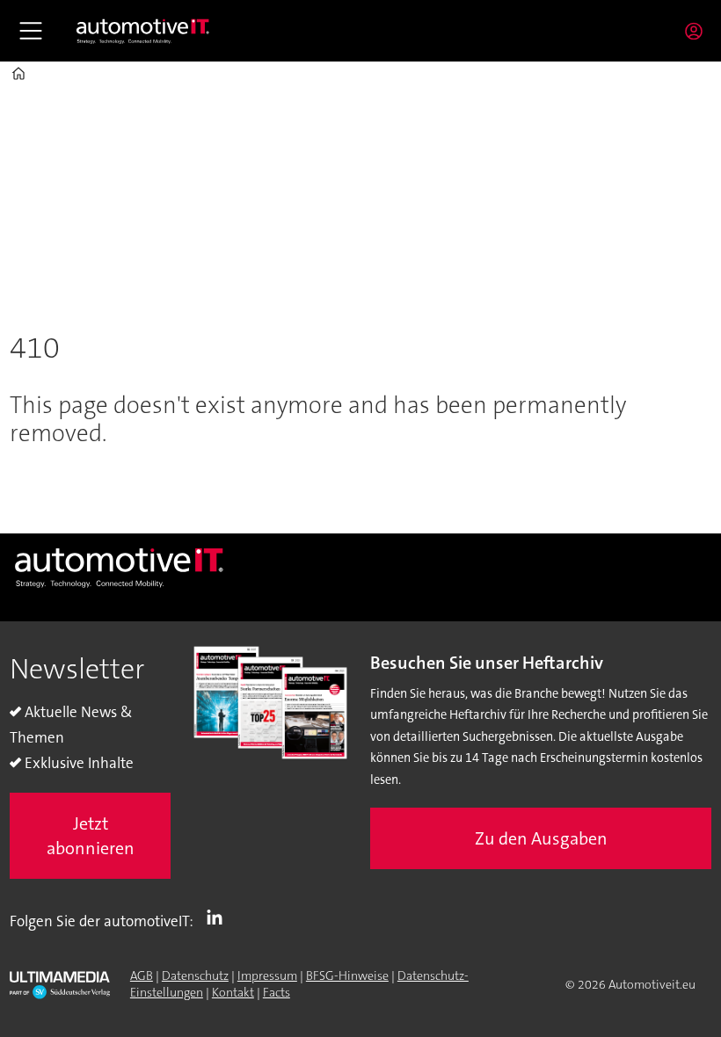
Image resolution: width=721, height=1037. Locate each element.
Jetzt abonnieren (91, 835)
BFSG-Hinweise (347, 975)
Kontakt (233, 992)
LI (219, 917)
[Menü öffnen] (30, 30)
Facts (276, 992)
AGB (141, 975)
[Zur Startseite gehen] (143, 30)
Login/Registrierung (698, 31)
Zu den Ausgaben (541, 838)
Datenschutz (195, 975)
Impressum (267, 975)
